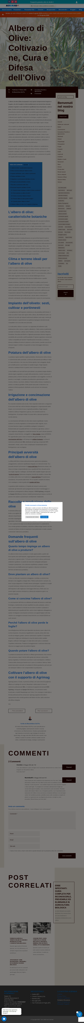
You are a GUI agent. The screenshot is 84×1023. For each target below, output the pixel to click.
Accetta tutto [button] (44, 517)
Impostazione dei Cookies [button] (32, 517)
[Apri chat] (4, 1018)
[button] (11, 1011)
